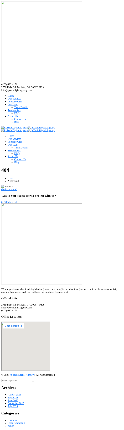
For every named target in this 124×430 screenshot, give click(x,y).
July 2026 (13, 397)
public (11, 425)
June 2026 (13, 400)
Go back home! (9, 189)
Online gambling (16, 423)
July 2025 (13, 406)
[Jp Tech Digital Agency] (14, 127)
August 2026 (14, 394)
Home (11, 178)
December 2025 (16, 403)
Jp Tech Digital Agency (22, 374)
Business (12, 420)
